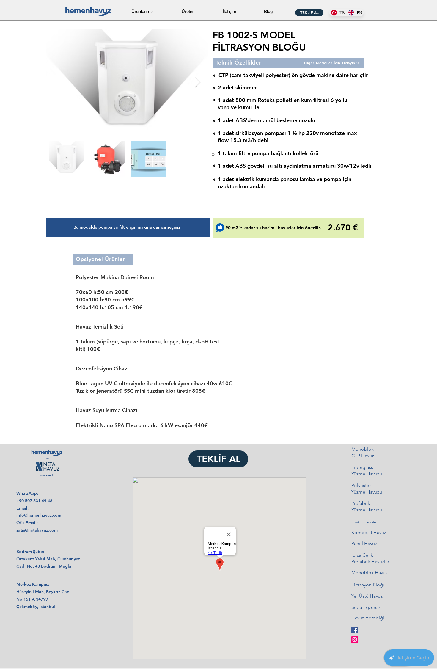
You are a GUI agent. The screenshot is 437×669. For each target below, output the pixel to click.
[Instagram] (354, 639)
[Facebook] (354, 630)
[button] (142, 9)
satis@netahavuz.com (37, 530)
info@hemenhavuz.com (38, 515)
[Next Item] (197, 82)
